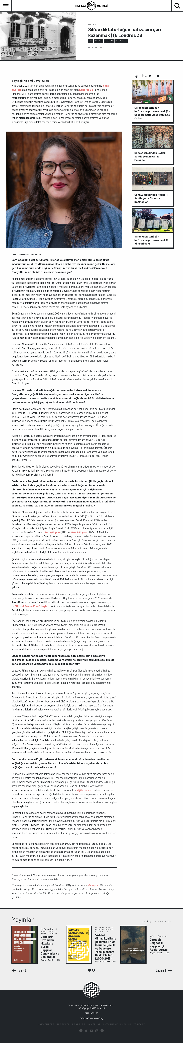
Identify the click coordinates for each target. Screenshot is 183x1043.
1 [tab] (89, 970)
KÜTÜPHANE (110, 1024)
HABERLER (78, 1024)
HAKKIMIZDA (46, 1024)
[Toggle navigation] (5, 5)
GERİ (22, 970)
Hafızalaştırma (121, 41)
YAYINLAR (94, 1024)
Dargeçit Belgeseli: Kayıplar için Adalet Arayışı (159, 944)
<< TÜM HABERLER (96, 47)
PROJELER (63, 1024)
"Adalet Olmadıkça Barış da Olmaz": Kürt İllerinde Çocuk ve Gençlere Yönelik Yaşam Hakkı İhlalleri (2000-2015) (105, 946)
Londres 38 (109, 41)
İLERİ (161, 970)
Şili (91, 41)
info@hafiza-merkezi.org (91, 1018)
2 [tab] (93, 970)
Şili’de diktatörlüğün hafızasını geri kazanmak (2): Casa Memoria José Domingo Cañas (152, 113)
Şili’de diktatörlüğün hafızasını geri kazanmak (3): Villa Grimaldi (152, 240)
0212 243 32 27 (91, 1013)
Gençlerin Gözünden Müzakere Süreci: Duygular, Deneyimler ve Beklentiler (50, 946)
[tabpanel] (37, 944)
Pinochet (98, 41)
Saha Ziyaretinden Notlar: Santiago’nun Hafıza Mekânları (150, 156)
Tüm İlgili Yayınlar (155, 921)
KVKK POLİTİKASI (132, 1024)
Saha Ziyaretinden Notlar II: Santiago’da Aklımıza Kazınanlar (151, 198)
